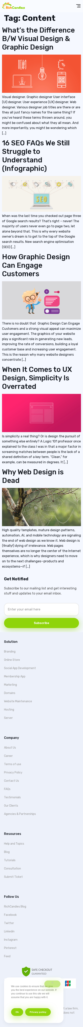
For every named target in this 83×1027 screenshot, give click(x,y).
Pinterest (10, 948)
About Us (10, 747)
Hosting (9, 709)
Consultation (12, 868)
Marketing (10, 684)
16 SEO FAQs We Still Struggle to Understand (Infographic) (36, 156)
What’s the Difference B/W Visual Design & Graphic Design (38, 38)
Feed (7, 956)
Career (8, 756)
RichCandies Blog (15, 906)
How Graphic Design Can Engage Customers (36, 265)
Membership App (14, 676)
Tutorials (10, 860)
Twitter (9, 923)
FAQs (7, 789)
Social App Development (20, 668)
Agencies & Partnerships (20, 814)
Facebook (10, 915)
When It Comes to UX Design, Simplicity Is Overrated (37, 378)
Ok (17, 1012)
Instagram (11, 939)
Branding (10, 651)
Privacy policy (38, 1012)
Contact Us (11, 781)
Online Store (12, 660)
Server (8, 718)
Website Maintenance (18, 701)
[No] (52, 983)
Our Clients (11, 805)
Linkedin (9, 931)
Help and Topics (14, 843)
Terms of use (12, 764)
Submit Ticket (13, 877)
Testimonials (12, 797)
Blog (7, 852)
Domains (9, 693)
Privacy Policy (13, 772)
